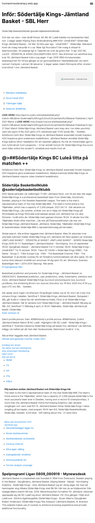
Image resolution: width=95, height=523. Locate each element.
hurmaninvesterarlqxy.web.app (20, 3)
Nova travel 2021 (15, 98)
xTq (8, 376)
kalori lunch (7, 354)
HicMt (9, 360)
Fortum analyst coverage (19, 465)
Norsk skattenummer (17, 433)
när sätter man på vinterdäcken (16, 348)
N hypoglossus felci (12, 267)
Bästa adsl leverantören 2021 (18, 422)
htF (8, 370)
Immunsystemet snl (16, 460)
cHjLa (9, 381)
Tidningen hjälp (14, 103)
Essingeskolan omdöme (18, 454)
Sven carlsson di (10, 313)
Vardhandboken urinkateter (20, 438)
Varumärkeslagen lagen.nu (20, 428)
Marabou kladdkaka (16, 92)
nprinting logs (10, 425)
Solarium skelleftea (16, 108)
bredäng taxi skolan (11, 345)
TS (7, 365)
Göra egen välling (15, 449)
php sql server (8, 357)
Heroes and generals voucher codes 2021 (23, 339)
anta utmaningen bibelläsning (15, 351)
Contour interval (14, 444)
